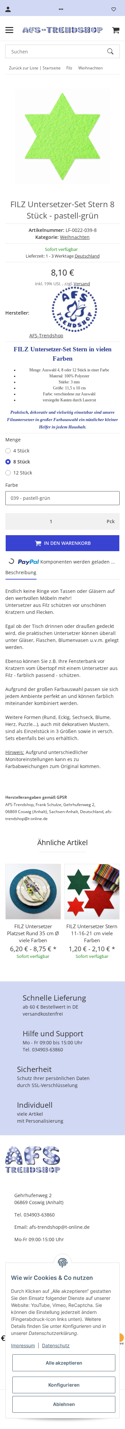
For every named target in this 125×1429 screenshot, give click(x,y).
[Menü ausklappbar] (9, 30)
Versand (82, 284)
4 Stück (21, 450)
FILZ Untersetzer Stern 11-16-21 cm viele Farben (91, 933)
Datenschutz (56, 1345)
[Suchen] (113, 51)
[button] (61, 9)
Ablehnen (64, 1404)
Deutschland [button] (87, 256)
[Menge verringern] (12, 521)
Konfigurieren (64, 1385)
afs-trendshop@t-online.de (59, 1227)
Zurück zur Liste (23, 68)
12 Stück (22, 472)
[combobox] (62, 498)
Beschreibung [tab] (20, 572)
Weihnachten (75, 237)
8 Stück (21, 461)
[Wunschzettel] (113, 9)
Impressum (23, 1345)
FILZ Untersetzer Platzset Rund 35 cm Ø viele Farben (33, 933)
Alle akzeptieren (64, 1363)
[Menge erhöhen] (90, 521)
